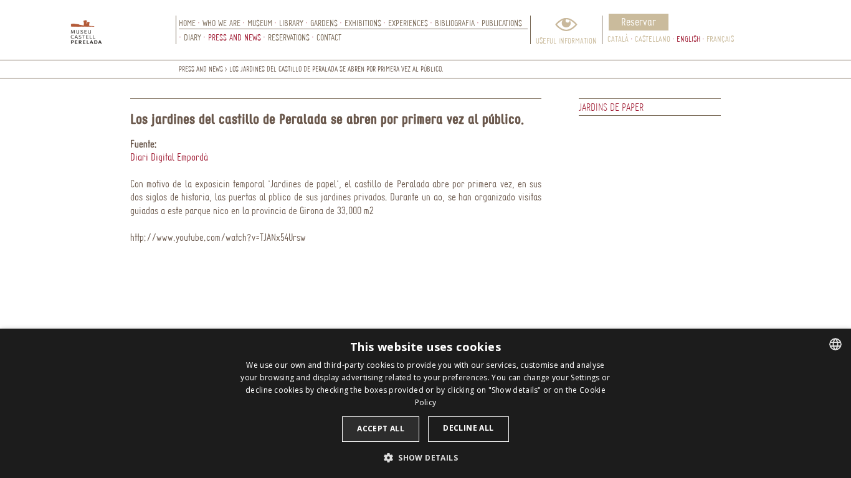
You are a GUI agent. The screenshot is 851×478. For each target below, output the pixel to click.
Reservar (638, 21)
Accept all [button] (380, 428)
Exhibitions (363, 22)
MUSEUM (259, 22)
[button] (425, 457)
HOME (187, 22)
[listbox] (835, 344)
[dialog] (425, 403)
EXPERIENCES (408, 22)
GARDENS (324, 22)
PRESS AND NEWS (234, 37)
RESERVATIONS (289, 37)
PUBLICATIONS (502, 22)
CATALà (618, 39)
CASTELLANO (652, 39)
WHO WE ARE (221, 22)
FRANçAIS (720, 39)
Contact (328, 37)
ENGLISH (688, 39)
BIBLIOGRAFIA (455, 22)
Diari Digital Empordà (169, 157)
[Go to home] (123, 30)
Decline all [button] (468, 428)
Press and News (201, 68)
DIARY (192, 37)
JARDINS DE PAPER (611, 106)
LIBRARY (291, 22)
